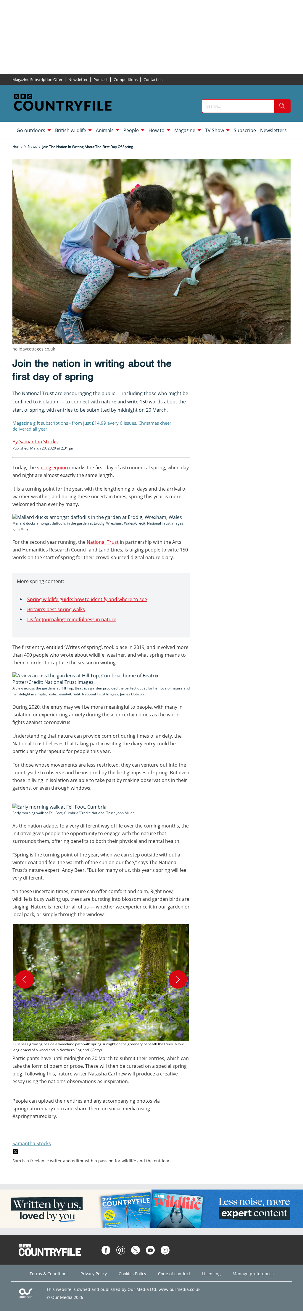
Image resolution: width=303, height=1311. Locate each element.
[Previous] (24, 979)
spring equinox (53, 467)
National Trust (103, 542)
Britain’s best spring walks (56, 609)
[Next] (178, 979)
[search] (282, 106)
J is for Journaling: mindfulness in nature (71, 619)
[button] (101, 988)
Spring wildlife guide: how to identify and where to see (87, 599)
